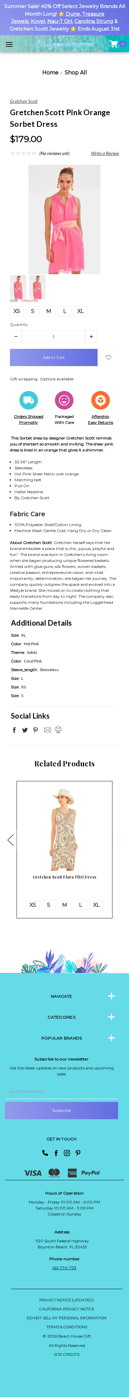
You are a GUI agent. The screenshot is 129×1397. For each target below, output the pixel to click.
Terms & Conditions (66, 1327)
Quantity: (19, 324)
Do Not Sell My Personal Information (67, 1318)
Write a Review (105, 153)
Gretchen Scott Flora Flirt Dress (65, 877)
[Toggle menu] (9, 44)
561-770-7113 (64, 1267)
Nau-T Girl (59, 21)
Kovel (38, 21)
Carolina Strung (93, 21)
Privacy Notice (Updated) (66, 1300)
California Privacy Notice (66, 1309)
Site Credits (66, 1354)
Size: (24, 300)
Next (118, 840)
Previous (10, 840)
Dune (73, 14)
